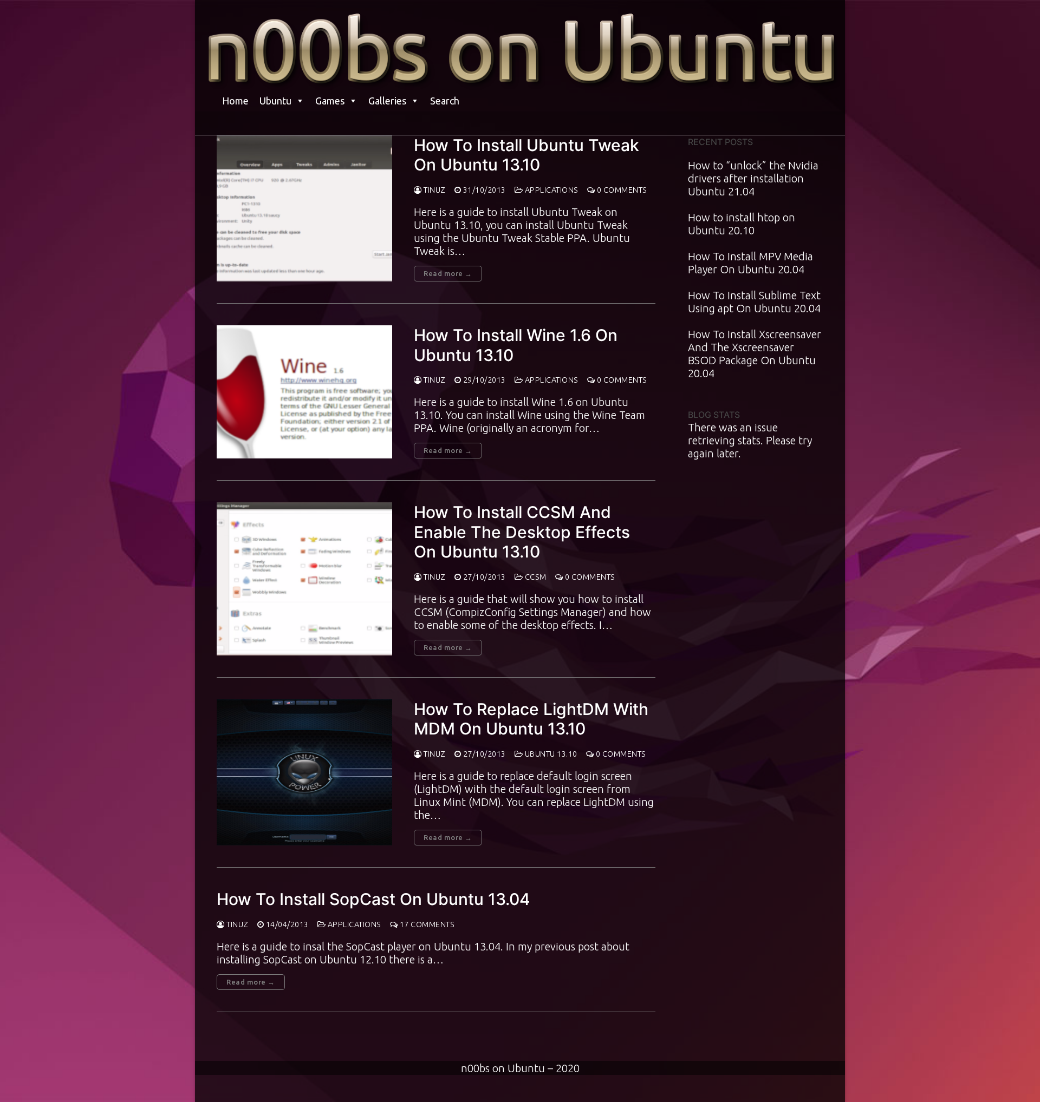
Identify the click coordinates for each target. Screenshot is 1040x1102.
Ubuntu (275, 100)
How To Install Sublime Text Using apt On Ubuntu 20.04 (754, 301)
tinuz (434, 190)
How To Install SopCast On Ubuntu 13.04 (373, 899)
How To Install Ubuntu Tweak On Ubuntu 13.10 (526, 154)
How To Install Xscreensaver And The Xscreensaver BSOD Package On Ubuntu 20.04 (754, 353)
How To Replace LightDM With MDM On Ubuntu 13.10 (531, 718)
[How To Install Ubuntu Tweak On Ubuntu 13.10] (304, 208)
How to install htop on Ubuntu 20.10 (741, 224)
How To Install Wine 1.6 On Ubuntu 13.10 (516, 344)
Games (329, 100)
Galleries (387, 100)
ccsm (535, 577)
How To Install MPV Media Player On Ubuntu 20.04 (750, 263)
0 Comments (621, 190)
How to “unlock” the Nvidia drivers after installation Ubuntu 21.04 (753, 178)
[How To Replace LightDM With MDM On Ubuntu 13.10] (304, 772)
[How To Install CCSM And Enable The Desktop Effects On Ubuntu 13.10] (304, 578)
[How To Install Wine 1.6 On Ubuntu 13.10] (304, 391)
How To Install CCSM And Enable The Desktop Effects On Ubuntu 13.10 (522, 531)
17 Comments (426, 924)
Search (444, 100)
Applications (550, 190)
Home (235, 100)
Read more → (448, 273)
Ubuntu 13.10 (550, 754)
